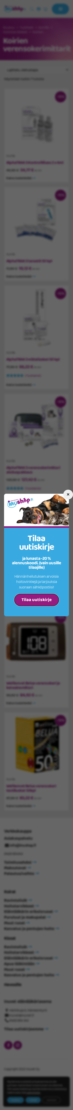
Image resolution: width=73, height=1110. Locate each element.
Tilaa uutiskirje (36, 599)
